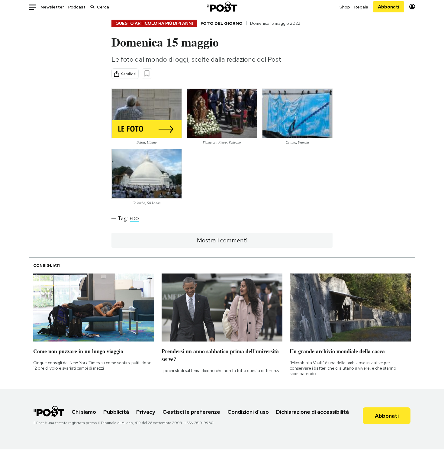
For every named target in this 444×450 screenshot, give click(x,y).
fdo (134, 218)
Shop (344, 7)
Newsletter (52, 7)
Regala (361, 7)
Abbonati (388, 7)
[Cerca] (92, 7)
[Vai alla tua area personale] (412, 7)
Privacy (145, 411)
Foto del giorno (222, 23)
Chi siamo (84, 411)
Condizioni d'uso (248, 411)
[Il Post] (222, 7)
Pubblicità (116, 411)
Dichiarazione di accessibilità (312, 411)
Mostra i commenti (222, 240)
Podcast (76, 7)
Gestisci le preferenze (191, 411)
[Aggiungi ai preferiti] (147, 74)
